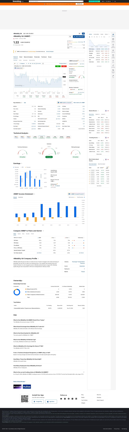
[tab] (16, 137)
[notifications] (113, 1)
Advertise (99, 397)
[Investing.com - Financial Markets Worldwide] (18, 1)
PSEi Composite (92, 49)
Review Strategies (50, 51)
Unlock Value (80, 42)
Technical (43, 57)
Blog (82, 394)
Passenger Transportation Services (78, 262)
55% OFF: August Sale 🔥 (94, 1)
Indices (90, 34)
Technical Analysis (20, 133)
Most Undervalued (92, 164)
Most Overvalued (101, 164)
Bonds (102, 34)
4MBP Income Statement (23, 194)
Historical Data (32, 60)
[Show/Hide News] (43, 63)
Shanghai (91, 53)
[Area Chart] (17, 63)
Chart (20, 57)
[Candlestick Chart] (15, 63)
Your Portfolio (84, 400)
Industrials (82, 266)
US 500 (90, 55)
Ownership (25, 60)
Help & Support (100, 400)
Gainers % (97, 114)
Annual (15, 197)
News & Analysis (28, 57)
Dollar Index (91, 61)
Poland (83, 271)
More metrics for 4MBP (79, 102)
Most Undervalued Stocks (94, 160)
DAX (90, 59)
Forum (49, 57)
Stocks (106, 34)
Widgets (83, 403)
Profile (20, 60)
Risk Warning (124, 428)
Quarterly (20, 197)
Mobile (82, 397)
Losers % (103, 114)
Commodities (96, 34)
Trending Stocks (93, 137)
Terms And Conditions (107, 428)
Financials (37, 57)
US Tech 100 (91, 57)
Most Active (91, 114)
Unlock (39, 252)
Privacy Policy (117, 428)
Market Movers (93, 110)
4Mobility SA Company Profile (25, 258)
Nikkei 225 (91, 51)
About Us (99, 394)
